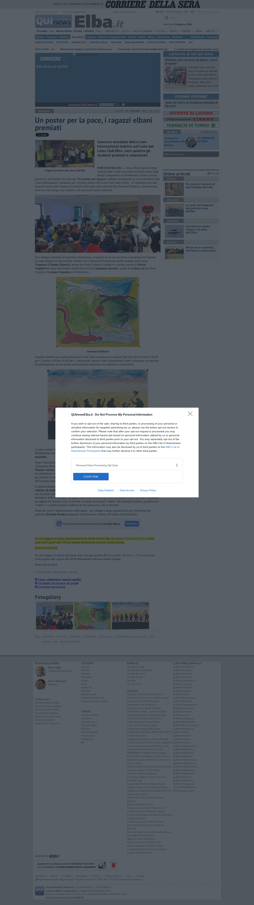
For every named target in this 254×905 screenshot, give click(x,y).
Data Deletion (106, 490)
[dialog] (127, 452)
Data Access (127, 490)
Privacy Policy (148, 490)
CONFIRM (90, 476)
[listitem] (127, 465)
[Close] (191, 414)
